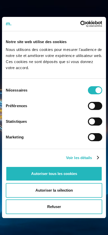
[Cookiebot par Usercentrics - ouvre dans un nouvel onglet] (80, 24)
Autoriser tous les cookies (54, 173)
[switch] (95, 106)
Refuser (54, 206)
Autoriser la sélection (54, 190)
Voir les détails (79, 158)
